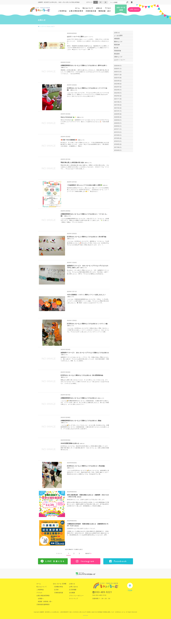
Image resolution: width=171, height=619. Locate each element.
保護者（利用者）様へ (45, 601)
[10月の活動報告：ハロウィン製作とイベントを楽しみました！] (52, 316)
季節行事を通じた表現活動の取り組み (72, 162)
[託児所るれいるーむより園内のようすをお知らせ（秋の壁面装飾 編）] (49, 390)
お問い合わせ (134, 9)
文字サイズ (89, 2)
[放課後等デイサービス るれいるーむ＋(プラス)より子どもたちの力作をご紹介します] (52, 287)
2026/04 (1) (117, 65)
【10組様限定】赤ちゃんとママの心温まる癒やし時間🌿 (84, 185)
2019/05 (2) (117, 138)
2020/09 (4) (117, 114)
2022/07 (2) (117, 87)
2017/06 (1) (117, 147)
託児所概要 (72, 590)
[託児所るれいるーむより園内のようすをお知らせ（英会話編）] (52, 487)
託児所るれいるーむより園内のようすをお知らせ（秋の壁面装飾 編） (82, 375)
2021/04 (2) (117, 105)
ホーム (77, 8)
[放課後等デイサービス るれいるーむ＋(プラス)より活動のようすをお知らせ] (49, 367)
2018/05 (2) (117, 144)
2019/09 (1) (117, 135)
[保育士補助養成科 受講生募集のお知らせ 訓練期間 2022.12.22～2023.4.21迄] (52, 516)
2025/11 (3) (117, 74)
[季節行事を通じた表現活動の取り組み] (49, 177)
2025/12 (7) (117, 72)
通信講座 (117, 54)
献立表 (116, 48)
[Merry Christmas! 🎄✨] (49, 132)
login (131, 2)
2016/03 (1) (117, 150)
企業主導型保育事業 (43, 595)
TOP (130, 586)
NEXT (88, 553)
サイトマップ (73, 598)
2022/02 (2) (117, 96)
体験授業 (117, 38)
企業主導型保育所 (76, 11)
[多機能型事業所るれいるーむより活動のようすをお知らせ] (49, 413)
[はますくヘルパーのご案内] (52, 57)
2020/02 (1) (117, 126)
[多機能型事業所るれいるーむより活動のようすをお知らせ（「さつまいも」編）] (49, 229)
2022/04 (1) (117, 93)
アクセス (108, 8)
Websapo (85, 615)
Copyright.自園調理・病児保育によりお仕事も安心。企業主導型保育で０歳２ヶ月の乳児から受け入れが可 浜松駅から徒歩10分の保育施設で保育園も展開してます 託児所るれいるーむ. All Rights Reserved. (85, 612)
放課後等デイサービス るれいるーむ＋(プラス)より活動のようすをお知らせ (85, 352)
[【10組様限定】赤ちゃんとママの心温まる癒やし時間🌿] (52, 206)
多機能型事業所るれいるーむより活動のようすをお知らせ (79, 398)
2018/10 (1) (117, 141)
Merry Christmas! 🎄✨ (68, 117)
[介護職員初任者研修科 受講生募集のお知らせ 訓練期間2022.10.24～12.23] (52, 545)
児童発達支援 (91, 11)
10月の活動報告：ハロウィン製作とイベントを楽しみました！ (86, 295)
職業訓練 (79, 497)
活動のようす (64, 67)
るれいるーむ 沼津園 (59, 584)
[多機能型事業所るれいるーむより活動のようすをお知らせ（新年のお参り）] (49, 80)
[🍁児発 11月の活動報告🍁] (49, 154)
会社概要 (72, 592)
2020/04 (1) (117, 120)
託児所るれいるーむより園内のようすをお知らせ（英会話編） (86, 466)
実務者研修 (117, 51)
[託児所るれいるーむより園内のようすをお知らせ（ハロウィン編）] (52, 345)
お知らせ (99, 8)
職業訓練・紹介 (105, 11)
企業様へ (41, 598)
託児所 (56, 590)
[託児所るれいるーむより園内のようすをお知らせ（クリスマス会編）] (52, 109)
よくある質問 (118, 35)
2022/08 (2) (117, 84)
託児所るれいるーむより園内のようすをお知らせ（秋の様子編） (87, 237)
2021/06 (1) (117, 102)
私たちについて (88, 8)
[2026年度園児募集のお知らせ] (49, 458)
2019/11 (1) (117, 129)
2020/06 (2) (117, 117)
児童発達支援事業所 (43, 604)
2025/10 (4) (117, 78)
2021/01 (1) (117, 111)
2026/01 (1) (117, 68)
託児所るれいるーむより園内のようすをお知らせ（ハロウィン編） (88, 323)
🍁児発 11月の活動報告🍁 (69, 140)
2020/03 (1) (117, 123)
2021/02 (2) (117, 108)
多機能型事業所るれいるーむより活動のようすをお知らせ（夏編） (81, 420)
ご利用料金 (62, 11)
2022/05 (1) (117, 90)
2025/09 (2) (117, 81)
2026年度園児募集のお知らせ (70, 443)
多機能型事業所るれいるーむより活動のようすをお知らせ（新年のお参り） (84, 65)
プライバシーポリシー (76, 595)
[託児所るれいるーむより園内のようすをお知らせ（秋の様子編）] (52, 258)
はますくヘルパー (89, 36)
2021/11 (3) (117, 99)
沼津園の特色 (58, 587)
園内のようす (74, 90)
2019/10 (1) (117, 132)
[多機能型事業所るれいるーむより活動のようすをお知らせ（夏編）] (49, 435)
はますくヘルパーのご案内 (75, 36)
